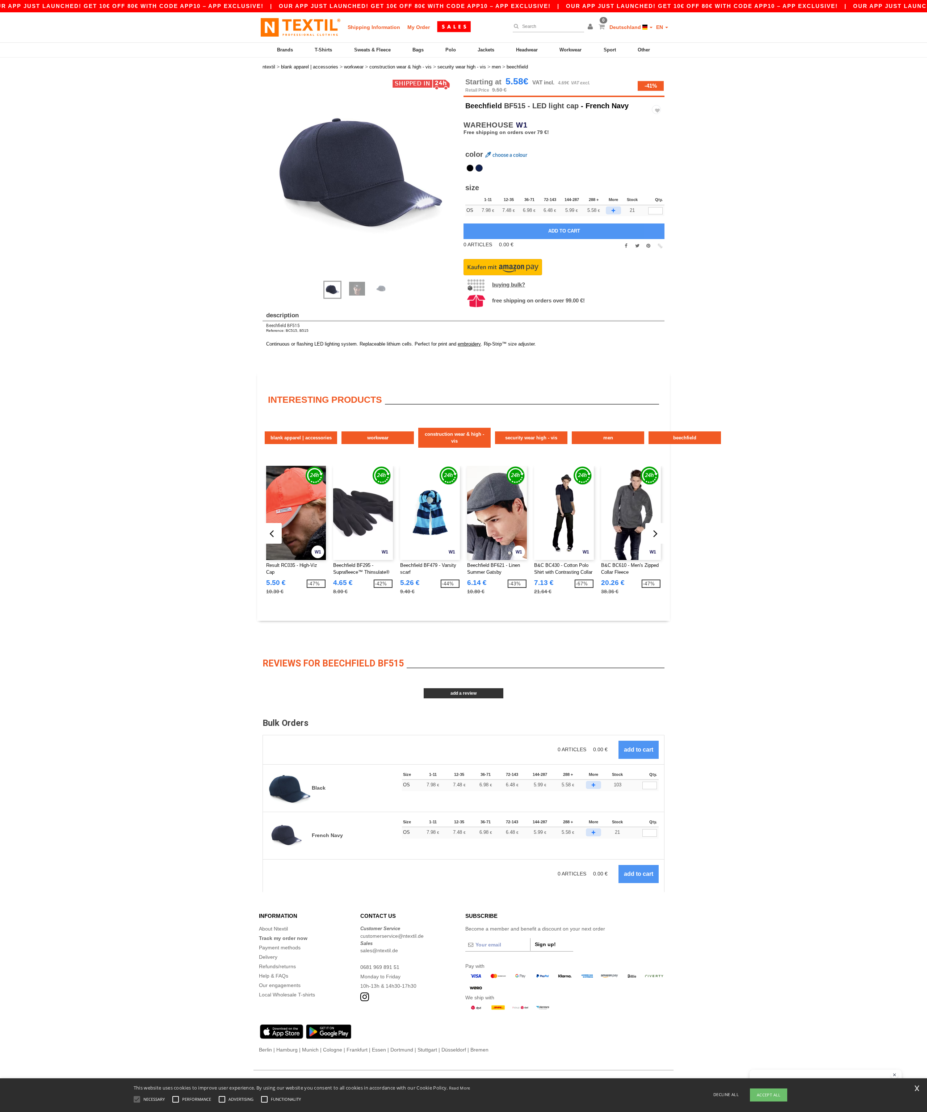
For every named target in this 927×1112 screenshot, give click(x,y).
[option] (360, 175)
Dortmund (401, 1050)
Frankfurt (357, 1050)
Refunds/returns (277, 966)
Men (608, 437)
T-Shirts (323, 50)
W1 (522, 125)
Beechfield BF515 (283, 325)
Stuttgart (427, 1050)
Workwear (570, 50)
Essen (379, 1050)
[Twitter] (637, 246)
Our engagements (280, 985)
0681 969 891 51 (379, 967)
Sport (610, 50)
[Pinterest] (648, 246)
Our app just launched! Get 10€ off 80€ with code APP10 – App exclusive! (415, 6)
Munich (310, 1050)
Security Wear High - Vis (531, 437)
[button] (591, 27)
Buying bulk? (508, 284)
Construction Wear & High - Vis (454, 437)
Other (644, 50)
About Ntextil (273, 929)
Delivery (268, 957)
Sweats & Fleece (372, 50)
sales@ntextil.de (379, 950)
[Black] (470, 168)
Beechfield (483, 106)
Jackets (486, 50)
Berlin (265, 1050)
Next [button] (365, 183)
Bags (418, 50)
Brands (285, 50)
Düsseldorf (453, 1050)
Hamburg (287, 1050)
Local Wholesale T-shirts (287, 995)
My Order (418, 27)
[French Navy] (479, 168)
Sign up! (545, 944)
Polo (450, 50)
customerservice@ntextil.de (392, 936)
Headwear (527, 50)
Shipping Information (374, 27)
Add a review (463, 693)
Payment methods (280, 947)
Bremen (479, 1050)
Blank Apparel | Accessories (301, 437)
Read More (459, 1088)
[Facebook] (626, 246)
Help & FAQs (273, 976)
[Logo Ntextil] (300, 27)
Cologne (332, 1050)
